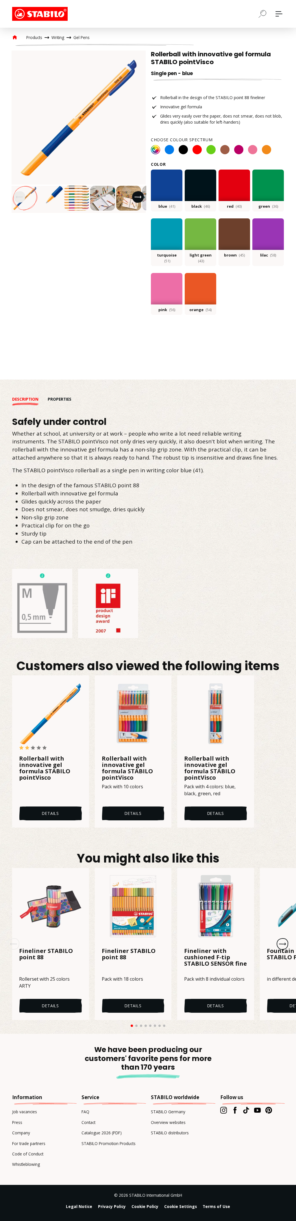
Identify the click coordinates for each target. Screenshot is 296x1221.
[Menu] (279, 14)
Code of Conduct (27, 1154)
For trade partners (28, 1143)
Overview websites (168, 1122)
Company (21, 1132)
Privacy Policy (112, 1206)
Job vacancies (24, 1111)
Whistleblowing (26, 1164)
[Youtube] (257, 1110)
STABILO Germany (168, 1111)
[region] (79, 132)
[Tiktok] (246, 1110)
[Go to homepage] (41, 14)
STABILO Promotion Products (109, 1143)
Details (50, 813)
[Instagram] (223, 1110)
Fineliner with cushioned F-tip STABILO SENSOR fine (215, 957)
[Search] (262, 13)
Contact (88, 1122)
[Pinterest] (268, 1110)
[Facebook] (235, 1110)
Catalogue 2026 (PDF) (102, 1132)
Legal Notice (79, 1206)
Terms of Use (216, 1206)
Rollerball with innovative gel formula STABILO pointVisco (44, 768)
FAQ (85, 1111)
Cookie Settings (180, 1206)
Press (17, 1122)
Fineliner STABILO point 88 (46, 954)
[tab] (30, 399)
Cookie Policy (145, 1206)
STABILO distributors (170, 1132)
